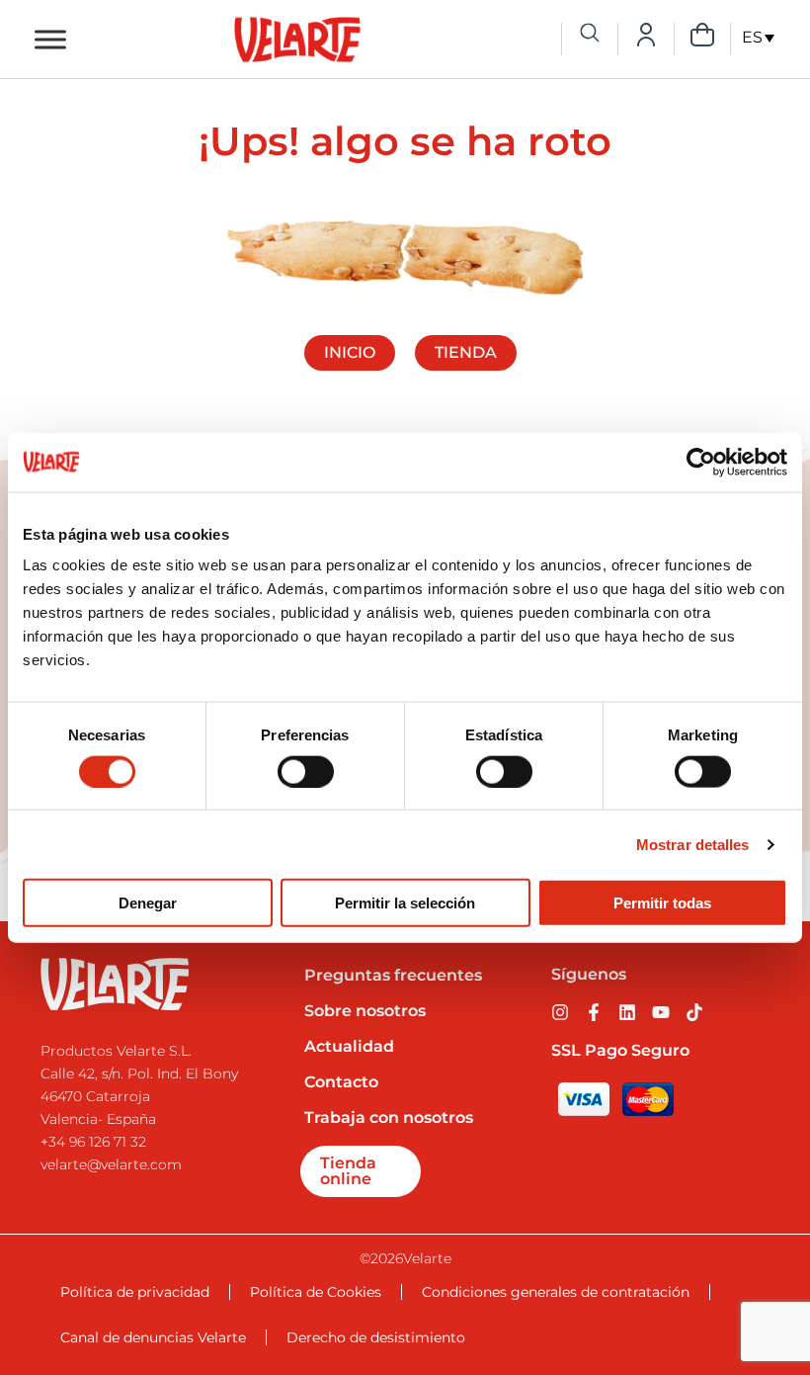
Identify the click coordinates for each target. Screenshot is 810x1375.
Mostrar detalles (693, 843)
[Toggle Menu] (50, 39)
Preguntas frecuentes (393, 975)
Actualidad (349, 1046)
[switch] (306, 771)
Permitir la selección (405, 903)
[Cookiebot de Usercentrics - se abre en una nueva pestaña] (700, 461)
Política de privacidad (134, 1292)
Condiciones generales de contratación (555, 1292)
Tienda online (348, 1171)
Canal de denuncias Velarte (153, 1337)
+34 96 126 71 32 (93, 1142)
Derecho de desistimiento (375, 1337)
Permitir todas (662, 903)
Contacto (341, 1082)
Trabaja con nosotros (388, 1117)
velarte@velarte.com (111, 1164)
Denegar (148, 903)
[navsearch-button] (590, 34)
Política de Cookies (315, 1292)
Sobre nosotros (365, 1010)
